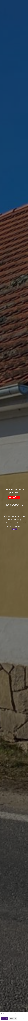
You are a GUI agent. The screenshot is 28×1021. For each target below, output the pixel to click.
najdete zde (19, 1015)
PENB (14, 529)
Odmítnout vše (13, 1018)
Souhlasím (5, 1018)
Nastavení (24, 1018)
